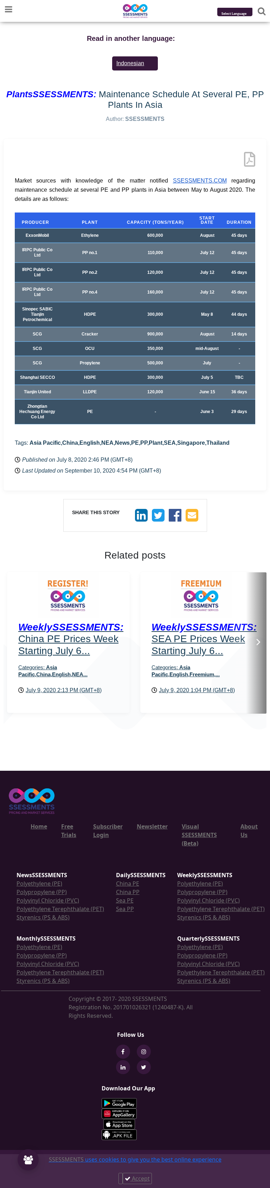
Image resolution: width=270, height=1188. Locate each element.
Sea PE (125, 900)
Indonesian (130, 63)
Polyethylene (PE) (39, 883)
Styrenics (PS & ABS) (43, 917)
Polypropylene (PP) (42, 892)
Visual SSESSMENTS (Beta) (199, 835)
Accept (140, 1178)
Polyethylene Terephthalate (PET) (60, 909)
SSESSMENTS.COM (200, 181)
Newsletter (152, 826)
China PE (127, 883)
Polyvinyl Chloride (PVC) (48, 900)
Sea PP (125, 909)
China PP (128, 892)
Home (39, 826)
